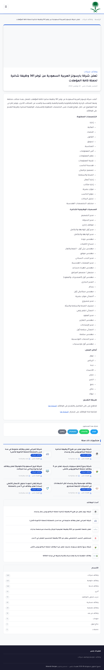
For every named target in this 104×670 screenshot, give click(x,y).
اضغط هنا (52, 406)
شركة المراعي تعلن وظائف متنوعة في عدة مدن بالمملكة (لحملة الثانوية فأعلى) (60, 520)
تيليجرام (72, 432)
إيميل (62, 432)
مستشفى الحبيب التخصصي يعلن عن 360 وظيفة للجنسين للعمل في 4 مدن (61, 538)
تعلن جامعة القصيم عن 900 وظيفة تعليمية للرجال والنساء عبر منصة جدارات (60, 529)
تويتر (94, 432)
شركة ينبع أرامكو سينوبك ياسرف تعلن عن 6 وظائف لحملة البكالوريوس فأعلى (60, 547)
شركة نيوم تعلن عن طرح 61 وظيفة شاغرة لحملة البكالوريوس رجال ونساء (62, 512)
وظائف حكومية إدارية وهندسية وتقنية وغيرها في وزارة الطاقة (67, 556)
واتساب (84, 432)
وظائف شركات (90, 72)
